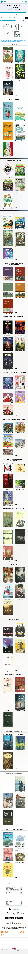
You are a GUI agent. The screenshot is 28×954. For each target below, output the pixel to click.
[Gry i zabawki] (17, 37)
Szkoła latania (8, 893)
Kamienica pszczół (9, 901)
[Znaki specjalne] (27, 20)
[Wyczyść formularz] (24, 20)
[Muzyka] (10, 37)
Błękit (7, 900)
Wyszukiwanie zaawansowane (6, 20)
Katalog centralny (13, 14)
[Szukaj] (26, 18)
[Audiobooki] (14, 30)
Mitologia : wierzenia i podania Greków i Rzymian (13, 886)
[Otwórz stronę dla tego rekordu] (8, 54)
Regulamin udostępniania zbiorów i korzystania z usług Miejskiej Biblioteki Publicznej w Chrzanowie (13, 41)
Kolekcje (14, 20)
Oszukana (7, 904)
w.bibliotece (6, 927)
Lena (7, 903)
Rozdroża (7, 902)
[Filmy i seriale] (21, 30)
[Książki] (6, 30)
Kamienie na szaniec (9, 888)
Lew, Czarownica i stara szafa (10, 887)
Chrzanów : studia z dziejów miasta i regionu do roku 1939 (15, 889)
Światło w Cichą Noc (9, 892)
